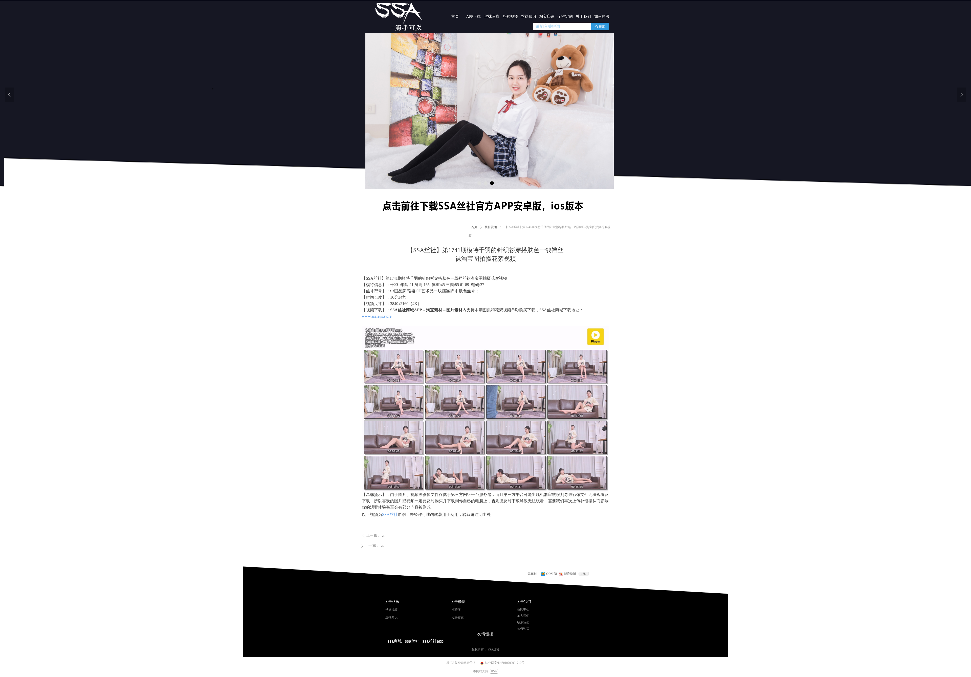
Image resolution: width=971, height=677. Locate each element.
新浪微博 (570, 574)
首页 (474, 227)
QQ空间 (551, 574)
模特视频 (491, 227)
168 (583, 574)
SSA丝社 (390, 514)
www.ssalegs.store (376, 316)
